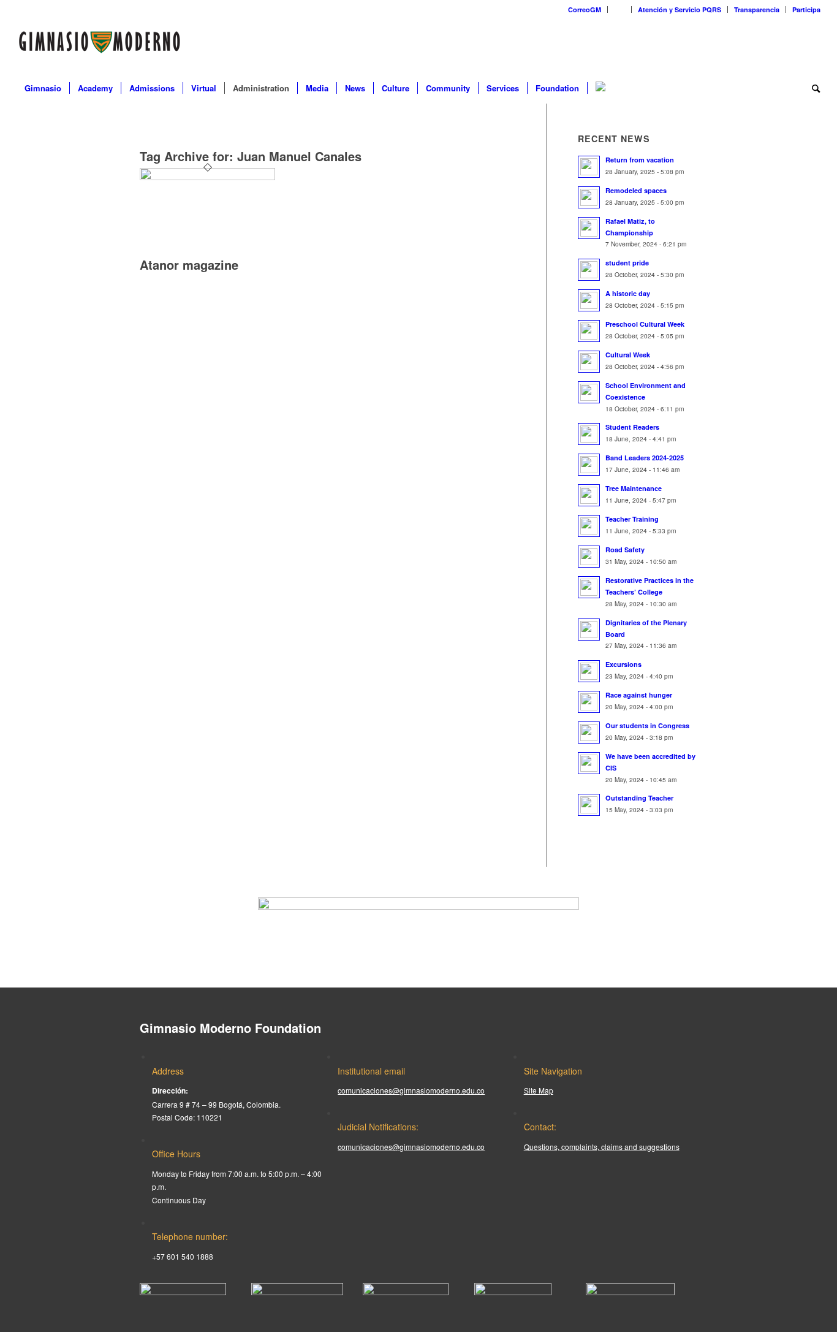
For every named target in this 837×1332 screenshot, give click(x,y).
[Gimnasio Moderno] (99, 45)
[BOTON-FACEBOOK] (183, 1292)
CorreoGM (584, 9)
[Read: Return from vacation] (589, 167)
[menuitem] (585, 9)
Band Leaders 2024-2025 (644, 457)
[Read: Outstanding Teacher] (589, 805)
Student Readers (632, 427)
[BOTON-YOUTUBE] (406, 1292)
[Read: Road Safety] (589, 557)
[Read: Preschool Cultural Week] (589, 331)
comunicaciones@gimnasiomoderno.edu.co (411, 1090)
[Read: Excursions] (589, 671)
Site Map (538, 1090)
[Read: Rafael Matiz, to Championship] (589, 228)
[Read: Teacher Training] (589, 526)
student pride (627, 262)
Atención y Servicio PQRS (679, 9)
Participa (806, 9)
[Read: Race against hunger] (589, 702)
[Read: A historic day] (589, 300)
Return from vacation (639, 159)
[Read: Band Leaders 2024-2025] (589, 465)
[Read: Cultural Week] (589, 362)
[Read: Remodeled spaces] (589, 197)
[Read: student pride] (589, 270)
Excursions (623, 664)
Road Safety (625, 549)
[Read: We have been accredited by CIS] (589, 763)
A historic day (627, 293)
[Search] (812, 88)
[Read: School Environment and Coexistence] (589, 392)
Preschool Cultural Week (644, 324)
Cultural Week (627, 354)
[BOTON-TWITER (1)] (512, 1292)
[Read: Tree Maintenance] (589, 495)
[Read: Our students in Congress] (589, 732)
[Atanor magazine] (207, 177)
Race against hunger (638, 694)
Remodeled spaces (636, 190)
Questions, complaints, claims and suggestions (602, 1146)
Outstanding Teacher (639, 797)
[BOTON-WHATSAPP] (630, 1292)
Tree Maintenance (633, 488)
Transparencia (756, 9)
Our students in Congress (647, 725)
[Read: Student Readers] (589, 434)
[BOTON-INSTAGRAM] (297, 1292)
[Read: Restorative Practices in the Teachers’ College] (589, 587)
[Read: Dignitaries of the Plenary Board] (589, 629)
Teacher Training (632, 518)
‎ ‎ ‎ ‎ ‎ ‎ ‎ (619, 9)
